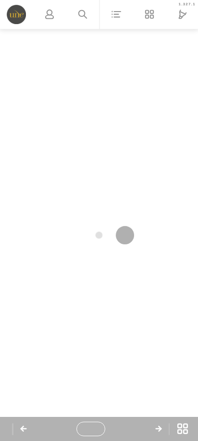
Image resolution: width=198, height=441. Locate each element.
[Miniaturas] (182, 429)
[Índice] (116, 14)
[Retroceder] (23, 429)
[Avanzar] (158, 429)
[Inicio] (16, 14)
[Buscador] (82, 14)
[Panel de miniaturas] (149, 14)
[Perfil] (49, 14)
